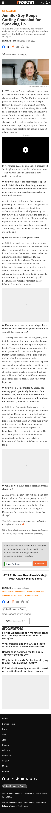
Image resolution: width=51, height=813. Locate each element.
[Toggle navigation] (3, 3)
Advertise (6, 750)
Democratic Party (31, 595)
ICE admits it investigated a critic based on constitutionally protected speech (25, 670)
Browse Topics (8, 723)
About (5, 718)
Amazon (6, 771)
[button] (48, 2)
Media (5, 765)
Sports (20, 595)
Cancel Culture (9, 10)
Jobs (4, 739)
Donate (5, 744)
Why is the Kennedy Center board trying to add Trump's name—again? (25, 661)
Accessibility (29, 793)
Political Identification (35, 592)
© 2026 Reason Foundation (12, 793)
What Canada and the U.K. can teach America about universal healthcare (23, 645)
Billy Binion (6, 41)
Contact (5, 760)
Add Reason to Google (15, 54)
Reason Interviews (9, 595)
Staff (4, 734)
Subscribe (39, 563)
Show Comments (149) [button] (17, 621)
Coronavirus (20, 592)
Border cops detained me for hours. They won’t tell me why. (22, 653)
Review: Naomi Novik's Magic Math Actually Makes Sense (25, 576)
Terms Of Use (7, 797)
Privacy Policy (41, 793)
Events (5, 729)
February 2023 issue (27, 41)
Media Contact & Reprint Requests (16, 614)
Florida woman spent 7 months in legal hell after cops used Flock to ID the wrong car (25, 635)
